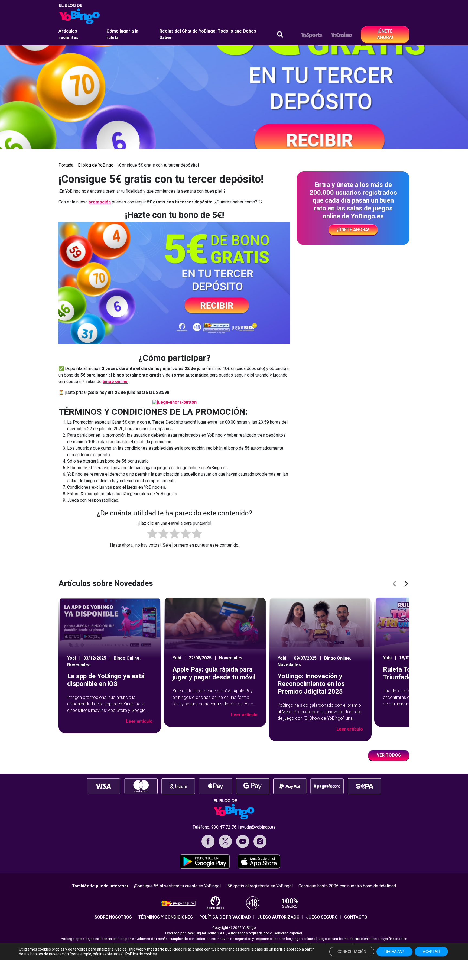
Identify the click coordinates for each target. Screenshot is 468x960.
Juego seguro (322, 917)
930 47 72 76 (223, 827)
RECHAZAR (394, 951)
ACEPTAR (431, 951)
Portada (65, 165)
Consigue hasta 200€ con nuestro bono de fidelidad (347, 885)
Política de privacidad (225, 917)
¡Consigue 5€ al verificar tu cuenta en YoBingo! (177, 885)
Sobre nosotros (113, 917)
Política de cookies (141, 954)
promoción (100, 202)
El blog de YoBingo (95, 165)
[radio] (152, 534)
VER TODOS (389, 755)
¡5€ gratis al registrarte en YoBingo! (259, 885)
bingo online (115, 381)
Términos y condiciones (165, 917)
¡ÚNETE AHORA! (385, 34)
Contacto (355, 917)
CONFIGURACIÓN (351, 951)
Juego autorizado (278, 917)
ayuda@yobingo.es (258, 827)
